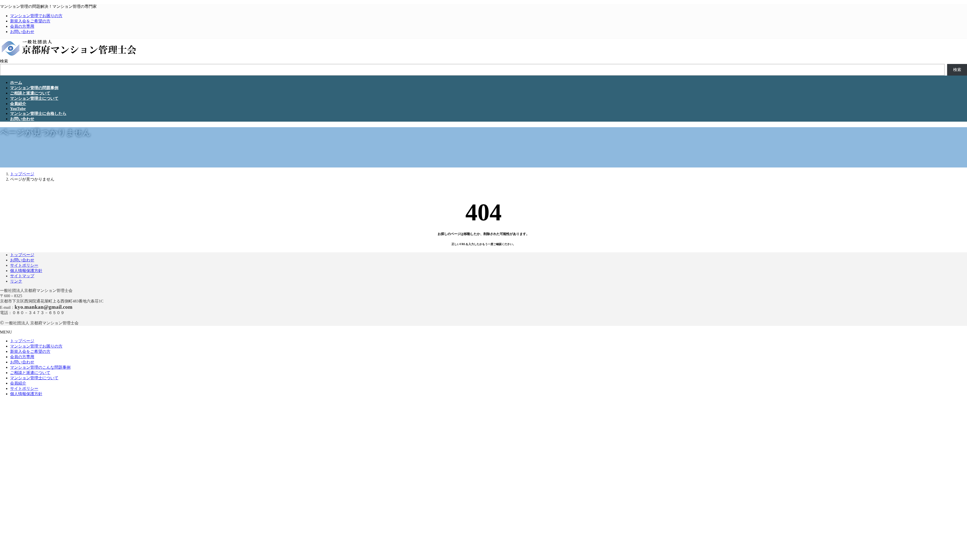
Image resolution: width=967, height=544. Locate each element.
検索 (4, 61)
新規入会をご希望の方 (30, 21)
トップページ (22, 255)
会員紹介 (18, 383)
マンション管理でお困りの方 (36, 16)
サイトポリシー (24, 265)
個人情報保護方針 (26, 270)
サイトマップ (22, 276)
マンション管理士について (34, 378)
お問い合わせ (22, 31)
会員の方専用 (22, 26)
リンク (16, 281)
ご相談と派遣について (30, 372)
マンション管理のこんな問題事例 (40, 367)
